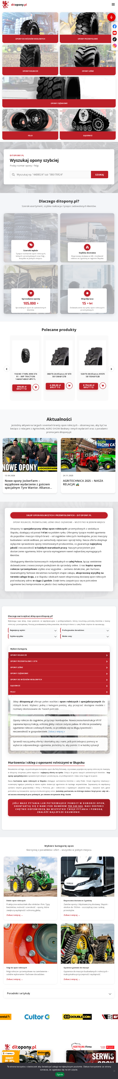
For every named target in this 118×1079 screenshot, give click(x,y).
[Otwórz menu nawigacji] (113, 4)
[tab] (59, 655)
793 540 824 (75, 806)
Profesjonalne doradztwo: (73, 630)
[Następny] (111, 369)
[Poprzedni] (7, 369)
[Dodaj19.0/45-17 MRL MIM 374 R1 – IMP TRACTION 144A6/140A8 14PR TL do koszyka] (36, 387)
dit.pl (19, 4)
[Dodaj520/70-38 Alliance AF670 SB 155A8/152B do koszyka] (103, 385)
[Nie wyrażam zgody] (114, 1070)
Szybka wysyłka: (16, 636)
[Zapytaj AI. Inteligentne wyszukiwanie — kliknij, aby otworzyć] (111, 17)
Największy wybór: (17, 630)
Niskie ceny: (67, 636)
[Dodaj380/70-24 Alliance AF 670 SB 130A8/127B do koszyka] (69, 385)
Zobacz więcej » (56, 731)
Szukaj (99, 174)
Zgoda (60, 1074)
